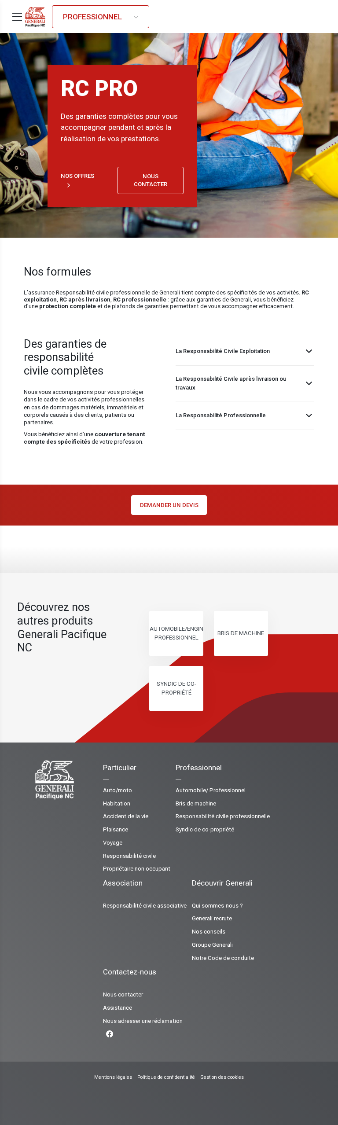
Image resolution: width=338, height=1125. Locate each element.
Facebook (142, 1033)
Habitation (116, 803)
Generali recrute (212, 918)
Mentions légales (113, 1077)
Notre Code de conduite (223, 958)
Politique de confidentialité (166, 1077)
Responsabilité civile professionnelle (223, 816)
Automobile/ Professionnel (211, 790)
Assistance (117, 1007)
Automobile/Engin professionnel (176, 633)
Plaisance (115, 829)
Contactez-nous (129, 971)
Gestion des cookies (222, 1077)
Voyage (112, 842)
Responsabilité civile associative (145, 905)
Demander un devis (169, 505)
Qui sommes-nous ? (217, 905)
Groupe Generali (212, 944)
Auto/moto (117, 790)
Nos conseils (208, 931)
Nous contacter (150, 180)
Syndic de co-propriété (176, 688)
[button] (17, 17)
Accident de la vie (125, 816)
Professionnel (93, 16)
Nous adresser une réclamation (143, 1021)
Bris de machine (240, 633)
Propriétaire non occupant (136, 868)
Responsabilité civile (129, 856)
